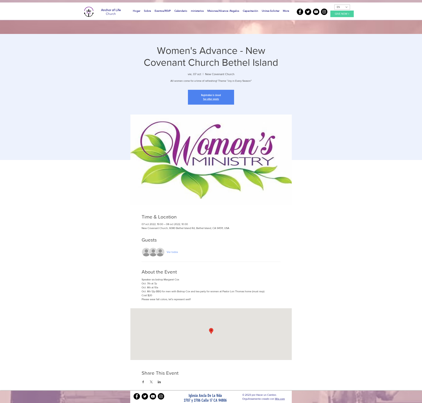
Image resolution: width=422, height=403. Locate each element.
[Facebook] (300, 12)
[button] (147, 11)
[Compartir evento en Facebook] (143, 382)
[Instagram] (324, 12)
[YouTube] (316, 12)
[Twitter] (308, 12)
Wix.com (280, 398)
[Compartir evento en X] (151, 382)
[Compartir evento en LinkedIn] (159, 382)
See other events (211, 99)
